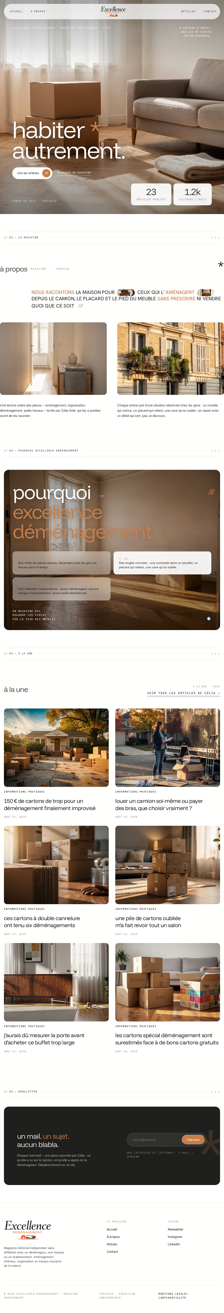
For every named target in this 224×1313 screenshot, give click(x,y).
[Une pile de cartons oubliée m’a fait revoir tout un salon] (167, 865)
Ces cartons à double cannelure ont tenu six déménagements (42, 922)
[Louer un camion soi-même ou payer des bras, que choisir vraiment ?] (167, 747)
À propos (38, 11)
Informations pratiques (24, 791)
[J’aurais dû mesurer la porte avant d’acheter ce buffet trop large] (56, 982)
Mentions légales (173, 1293)
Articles (188, 11)
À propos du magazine (74, 172)
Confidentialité (172, 1297)
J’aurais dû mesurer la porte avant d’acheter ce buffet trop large (44, 1039)
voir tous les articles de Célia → (183, 693)
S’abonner (193, 1140)
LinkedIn (174, 1244)
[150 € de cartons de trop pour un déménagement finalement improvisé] (56, 747)
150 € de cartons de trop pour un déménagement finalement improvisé (49, 804)
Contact (210, 11)
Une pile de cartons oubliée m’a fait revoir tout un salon (148, 922)
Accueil (16, 11)
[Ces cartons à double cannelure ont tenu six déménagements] (56, 865)
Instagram (175, 1237)
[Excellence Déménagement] (113, 11)
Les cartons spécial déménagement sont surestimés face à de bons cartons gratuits (166, 1039)
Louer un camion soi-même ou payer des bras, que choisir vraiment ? (159, 804)
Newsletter (175, 1229)
